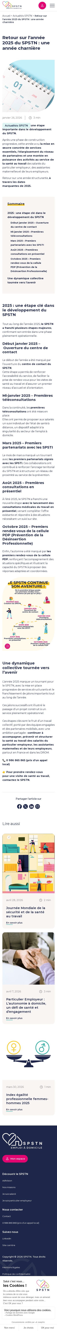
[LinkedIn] (31, 807)
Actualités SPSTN (22, 15)
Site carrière (8, 1245)
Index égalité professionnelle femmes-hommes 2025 (27, 1099)
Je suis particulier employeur (17, 1200)
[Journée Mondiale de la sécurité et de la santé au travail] (28, 892)
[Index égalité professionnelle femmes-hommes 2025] (28, 1079)
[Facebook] (19, 807)
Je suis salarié (9, 1194)
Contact (6, 1216)
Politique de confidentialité (16, 1274)
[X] (25, 807)
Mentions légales (11, 1267)
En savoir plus (14, 922)
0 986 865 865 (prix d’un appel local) (20, 1223)
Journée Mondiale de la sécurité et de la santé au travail (25, 912)
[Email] (38, 807)
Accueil (6, 15)
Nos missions (8, 1187)
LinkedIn (6, 1238)
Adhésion (7, 1180)
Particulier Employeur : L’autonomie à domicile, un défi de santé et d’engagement (26, 1005)
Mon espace (42, 5)
